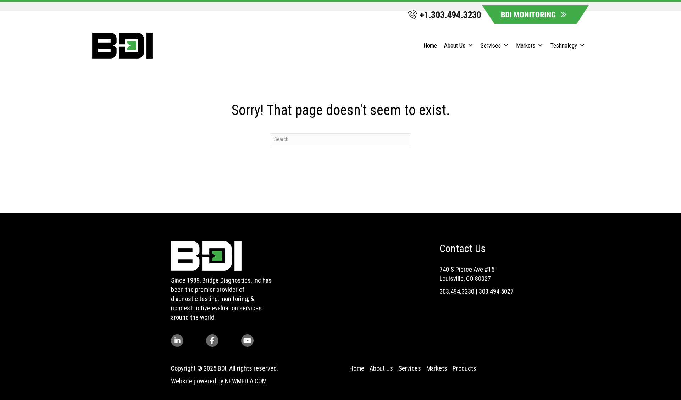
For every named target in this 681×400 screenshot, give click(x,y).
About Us (381, 368)
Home (356, 368)
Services (409, 368)
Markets (436, 368)
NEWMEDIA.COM (246, 381)
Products (464, 368)
